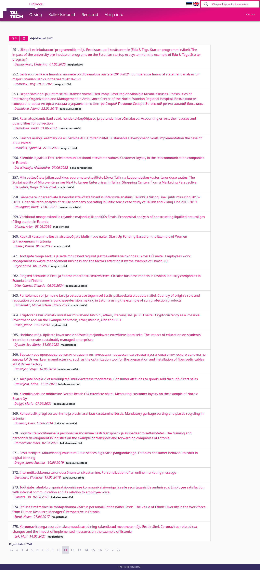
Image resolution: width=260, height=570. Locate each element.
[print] (24, 38)
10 (58, 550)
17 (107, 550)
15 (93, 550)
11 (65, 550)
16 (100, 550)
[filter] (14, 38)
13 (79, 550)
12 (72, 550)
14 (86, 550)
